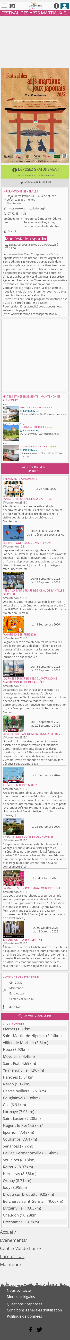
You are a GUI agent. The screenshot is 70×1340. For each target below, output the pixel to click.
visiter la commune (35, 1016)
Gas (6, 1104)
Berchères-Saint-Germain (25, 1201)
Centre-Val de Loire (21, 999)
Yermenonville (15, 1070)
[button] (35, 172)
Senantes (11, 1146)
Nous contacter (19, 1290)
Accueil (7, 1232)
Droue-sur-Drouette (20, 1194)
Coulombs (12, 1139)
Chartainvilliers (16, 1091)
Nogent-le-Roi (15, 1125)
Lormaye (10, 1111)
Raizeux (9, 1166)
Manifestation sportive (26, 238)
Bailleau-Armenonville (22, 1153)
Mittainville (12, 1208)
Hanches (10, 1077)
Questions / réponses (24, 1304)
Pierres (9, 1029)
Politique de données (24, 1316)
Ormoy (9, 1180)
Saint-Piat (11, 1063)
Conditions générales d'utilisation (34, 1310)
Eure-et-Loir (16, 993)
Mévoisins (12, 1056)
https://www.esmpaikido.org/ (26, 208)
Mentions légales (21, 1296)
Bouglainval (13, 1097)
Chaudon (11, 1215)
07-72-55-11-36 (17, 213)
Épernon (10, 1132)
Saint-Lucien (13, 1118)
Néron (8, 1084)
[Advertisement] (35, 41)
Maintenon (16, 988)
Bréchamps (12, 1221)
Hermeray (11, 1173)
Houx (7, 1049)
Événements (12, 1240)
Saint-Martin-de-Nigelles (24, 1035)
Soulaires (11, 1159)
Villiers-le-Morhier (18, 1042)
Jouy (6, 1187)
